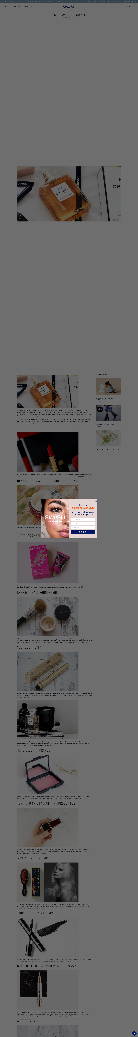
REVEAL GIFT (83, 532)
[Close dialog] (95, 501)
